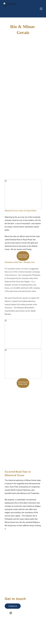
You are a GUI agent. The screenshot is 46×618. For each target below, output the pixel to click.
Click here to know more (23, 256)
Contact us (12, 606)
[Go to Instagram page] (11, 613)
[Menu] (41, 9)
